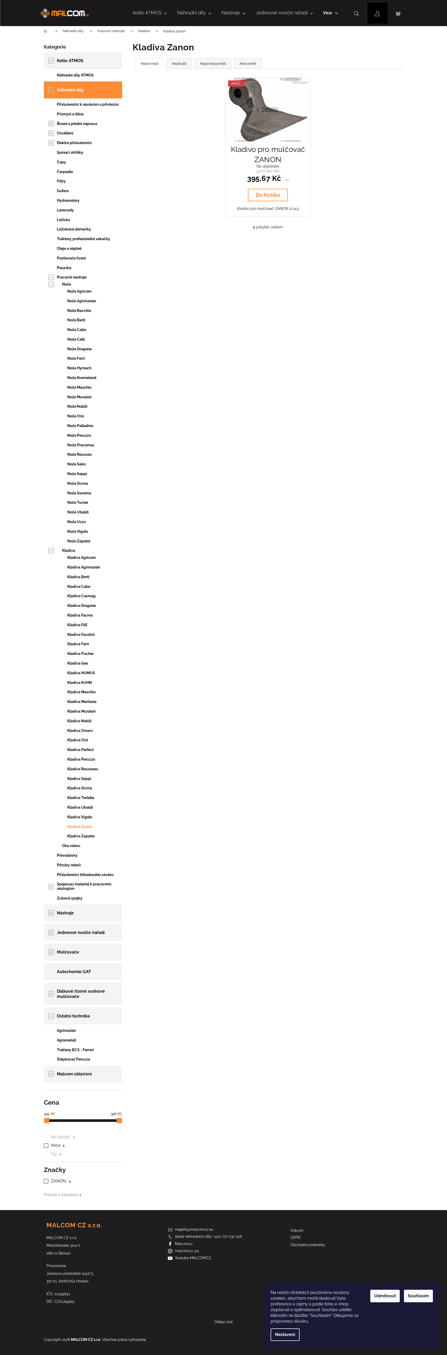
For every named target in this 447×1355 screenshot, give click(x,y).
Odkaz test (223, 1322)
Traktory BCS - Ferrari (75, 1050)
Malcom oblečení (74, 1074)
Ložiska (63, 220)
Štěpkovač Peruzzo (73, 1059)
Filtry (61, 181)
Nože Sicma (77, 483)
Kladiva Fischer (80, 654)
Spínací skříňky (70, 152)
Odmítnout (385, 1295)
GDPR (295, 1237)
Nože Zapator (79, 541)
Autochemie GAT (74, 971)
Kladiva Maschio (81, 692)
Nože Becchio (79, 311)
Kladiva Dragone (81, 605)
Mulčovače (68, 952)
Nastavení (285, 1334)
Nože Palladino (80, 426)
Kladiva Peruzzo (81, 759)
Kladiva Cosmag (81, 596)
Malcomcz (184, 1244)
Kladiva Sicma (79, 788)
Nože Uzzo (76, 522)
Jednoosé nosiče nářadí (81, 932)
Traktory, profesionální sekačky (83, 239)
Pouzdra (64, 268)
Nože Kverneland (81, 378)
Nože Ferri (76, 358)
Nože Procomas (80, 445)
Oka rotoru (71, 846)
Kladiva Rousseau (82, 769)
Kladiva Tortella (80, 798)
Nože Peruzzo (79, 435)
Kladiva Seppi (79, 779)
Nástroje (65, 912)
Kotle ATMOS (70, 60)
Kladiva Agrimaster (83, 567)
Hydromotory (68, 200)
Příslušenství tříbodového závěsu (85, 875)
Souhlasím (418, 1295)
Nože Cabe (76, 330)
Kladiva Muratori (81, 711)
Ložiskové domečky (74, 229)
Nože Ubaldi (78, 512)
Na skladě (63, 1136)
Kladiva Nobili (79, 721)
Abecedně (248, 64)
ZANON (61, 1181)
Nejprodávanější (213, 64)
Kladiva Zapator (81, 836)
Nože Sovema (79, 493)
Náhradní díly (70, 89)
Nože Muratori (79, 397)
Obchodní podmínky (307, 1245)
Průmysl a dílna (70, 114)
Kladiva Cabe (78, 586)
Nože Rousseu (79, 454)
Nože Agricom (79, 291)
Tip (56, 1153)
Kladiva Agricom (81, 557)
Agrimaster (66, 1030)
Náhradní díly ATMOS (75, 75)
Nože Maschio (79, 387)
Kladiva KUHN (79, 683)
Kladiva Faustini (81, 634)
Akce (58, 1145)
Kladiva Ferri (78, 644)
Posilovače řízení (71, 258)
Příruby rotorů (69, 865)
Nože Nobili (77, 406)
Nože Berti (76, 320)
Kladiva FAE (77, 625)
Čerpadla (65, 172)
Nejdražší (179, 64)
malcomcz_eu (187, 1251)
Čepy (61, 162)
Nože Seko (76, 464)
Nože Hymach (79, 368)
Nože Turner (77, 502)
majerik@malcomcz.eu (194, 1229)
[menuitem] (150, 13)
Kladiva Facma (80, 615)
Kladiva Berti (78, 577)
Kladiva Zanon (79, 827)
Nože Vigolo (77, 531)
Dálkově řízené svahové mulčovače (81, 994)
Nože (66, 284)
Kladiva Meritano (81, 702)
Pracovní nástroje (72, 277)
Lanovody (65, 210)
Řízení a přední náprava (77, 124)
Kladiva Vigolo (79, 817)
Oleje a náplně (69, 248)
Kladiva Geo (77, 663)
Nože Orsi (75, 416)
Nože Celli (76, 339)
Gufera (63, 191)
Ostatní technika (73, 1016)
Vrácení (296, 1230)
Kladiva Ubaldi (80, 807)
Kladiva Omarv (80, 731)
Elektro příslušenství (74, 143)
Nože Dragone (79, 349)
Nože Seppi (77, 474)
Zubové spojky (69, 898)
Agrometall (66, 1040)
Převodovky (67, 855)
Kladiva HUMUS (81, 673)
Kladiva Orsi (77, 740)
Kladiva (68, 550)
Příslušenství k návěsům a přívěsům (88, 104)
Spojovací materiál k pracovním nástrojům (84, 886)
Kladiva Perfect (80, 750)
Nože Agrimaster (81, 301)
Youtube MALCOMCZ (193, 1258)
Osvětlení (65, 133)
